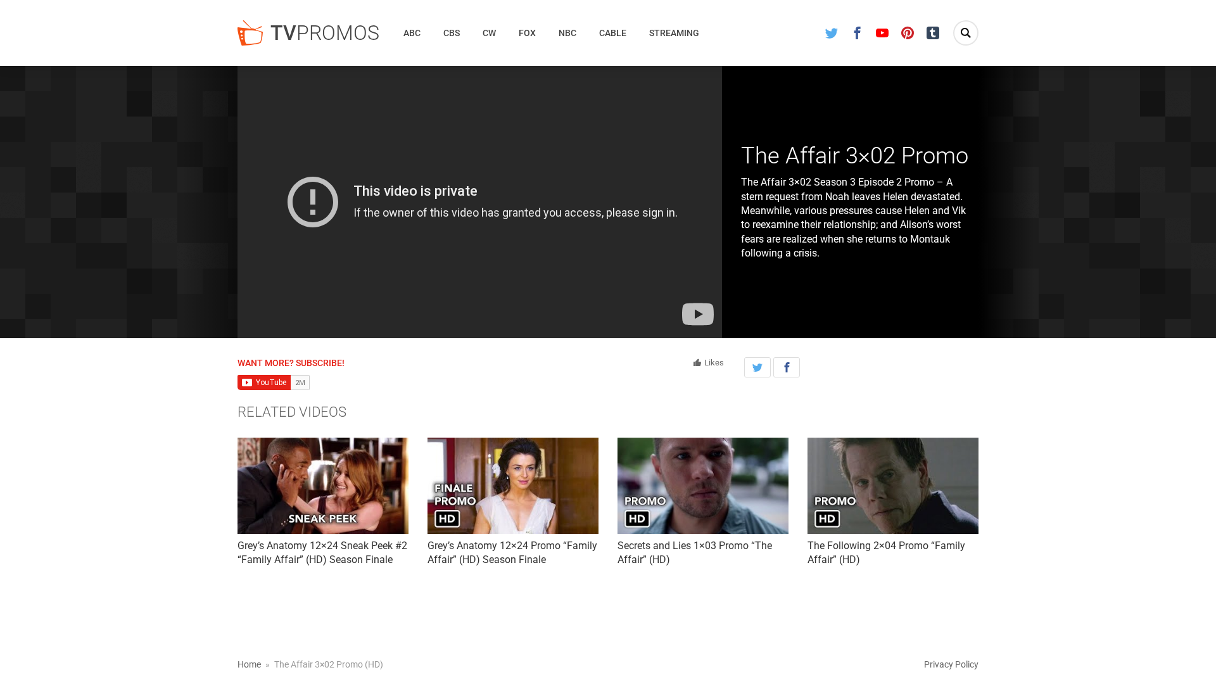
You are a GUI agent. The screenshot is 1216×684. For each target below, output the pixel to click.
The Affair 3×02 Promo (854, 155)
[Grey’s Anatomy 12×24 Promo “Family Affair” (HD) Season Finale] (513, 486)
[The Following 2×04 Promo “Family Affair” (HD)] (893, 486)
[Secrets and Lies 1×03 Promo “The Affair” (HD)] (703, 486)
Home (249, 664)
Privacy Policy (951, 664)
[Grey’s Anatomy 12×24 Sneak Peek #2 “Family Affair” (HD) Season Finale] (323, 486)
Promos (324, 33)
